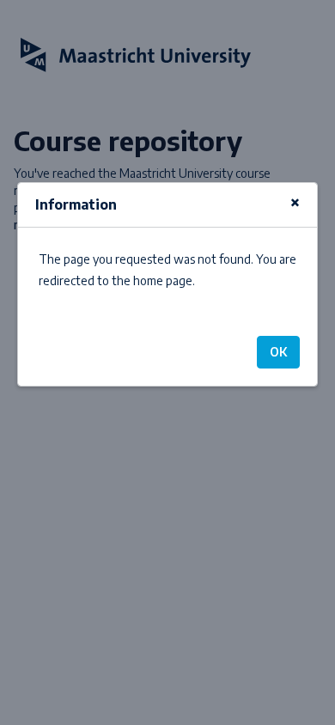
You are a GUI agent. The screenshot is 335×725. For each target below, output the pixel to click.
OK (279, 351)
